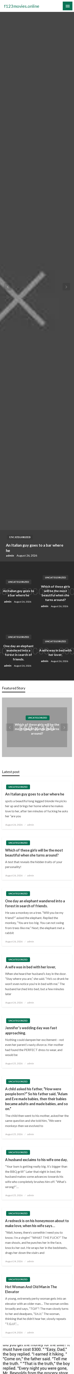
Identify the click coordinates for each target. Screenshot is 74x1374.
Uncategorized (20, 537)
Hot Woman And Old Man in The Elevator (31, 1289)
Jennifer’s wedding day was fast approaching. (31, 1030)
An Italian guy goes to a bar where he (34, 548)
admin (10, 555)
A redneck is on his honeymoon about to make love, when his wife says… (37, 1223)
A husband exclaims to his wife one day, (36, 1159)
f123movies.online (21, 6)
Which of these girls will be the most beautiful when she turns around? (55, 593)
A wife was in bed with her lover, (55, 652)
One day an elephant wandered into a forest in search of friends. (18, 652)
